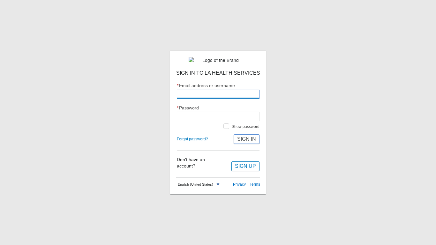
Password (188, 108)
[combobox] (199, 184)
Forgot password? (192, 139)
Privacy (239, 184)
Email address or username (206, 85)
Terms (255, 184)
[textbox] (195, 184)
